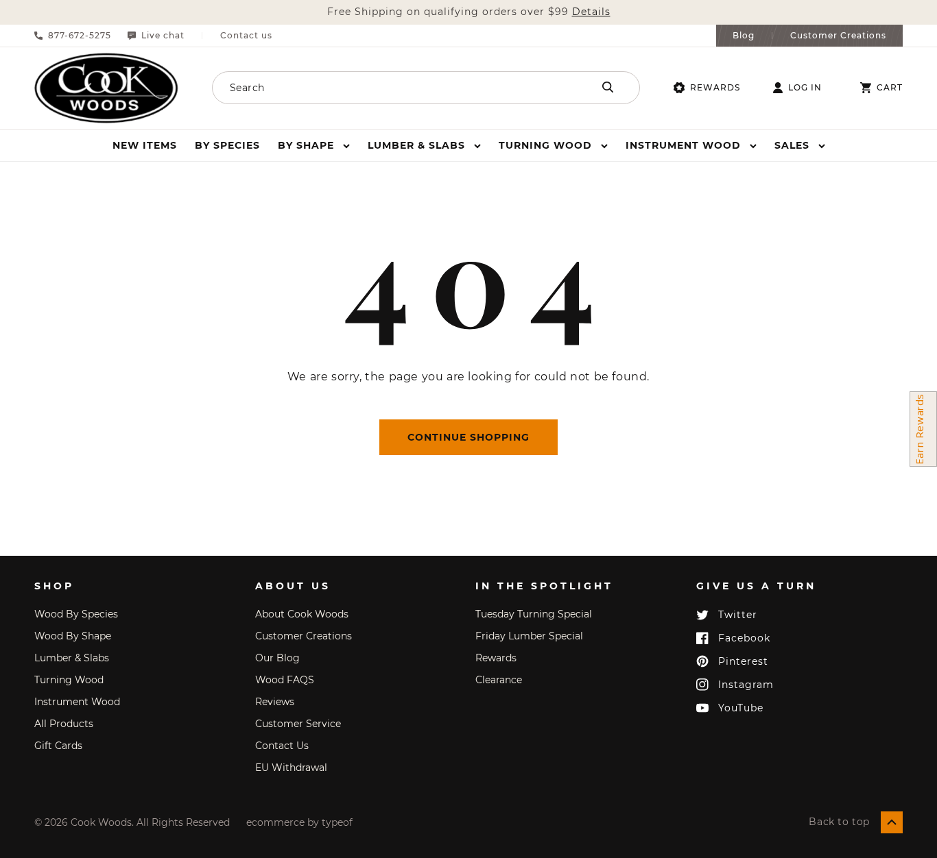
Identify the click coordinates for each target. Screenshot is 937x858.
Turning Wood (69, 680)
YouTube (740, 708)
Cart (890, 87)
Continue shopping (468, 437)
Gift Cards (58, 745)
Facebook (744, 638)
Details (591, 12)
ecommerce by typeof (299, 822)
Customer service (298, 723)
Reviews (274, 702)
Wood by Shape (72, 636)
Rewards (715, 87)
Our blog (277, 658)
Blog (744, 36)
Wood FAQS (284, 680)
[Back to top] (892, 822)
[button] (314, 145)
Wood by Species (76, 614)
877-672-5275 (79, 36)
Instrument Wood (77, 702)
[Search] (608, 87)
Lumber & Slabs (71, 658)
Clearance (498, 680)
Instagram (746, 684)
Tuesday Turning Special (533, 614)
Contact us (246, 36)
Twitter (737, 615)
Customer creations (303, 636)
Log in (805, 87)
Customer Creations (838, 36)
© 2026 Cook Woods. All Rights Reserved (132, 822)
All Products (63, 723)
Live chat (163, 36)
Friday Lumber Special (529, 636)
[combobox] (384, 88)
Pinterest (743, 661)
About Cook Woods (301, 614)
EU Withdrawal (291, 767)
